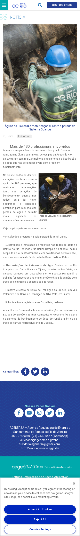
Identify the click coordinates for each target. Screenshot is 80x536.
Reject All (40, 519)
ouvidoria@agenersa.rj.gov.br (39, 440)
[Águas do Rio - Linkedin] (60, 412)
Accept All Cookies (40, 509)
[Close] (74, 483)
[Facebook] (25, 371)
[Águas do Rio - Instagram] (39, 412)
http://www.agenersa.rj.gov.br (40, 448)
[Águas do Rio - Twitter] (49, 412)
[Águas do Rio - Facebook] (19, 412)
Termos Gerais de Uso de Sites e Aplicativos (40, 477)
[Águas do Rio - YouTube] (29, 412)
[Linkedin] (45, 371)
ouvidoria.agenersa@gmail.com (39, 444)
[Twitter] (35, 371)
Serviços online (61, 5)
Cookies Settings (40, 529)
